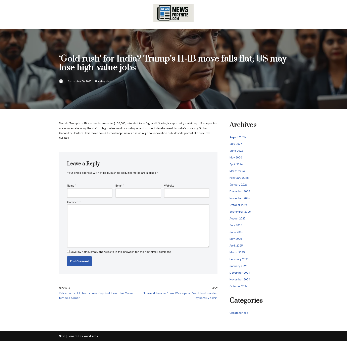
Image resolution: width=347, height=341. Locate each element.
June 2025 (236, 232)
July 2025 (236, 225)
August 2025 (238, 218)
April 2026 (236, 164)
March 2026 (237, 171)
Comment (74, 202)
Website (169, 185)
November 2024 (240, 279)
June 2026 (236, 150)
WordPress (91, 336)
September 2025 (240, 211)
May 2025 (236, 239)
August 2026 (238, 137)
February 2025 (239, 259)
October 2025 (239, 205)
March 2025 (237, 252)
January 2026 (238, 184)
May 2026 (236, 157)
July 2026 (236, 144)
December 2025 (240, 191)
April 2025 (236, 245)
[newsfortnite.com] (173, 13)
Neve (62, 336)
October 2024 (239, 286)
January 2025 (238, 266)
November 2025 (240, 198)
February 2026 (239, 178)
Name (71, 185)
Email (119, 185)
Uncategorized (103, 81)
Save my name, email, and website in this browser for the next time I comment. (120, 252)
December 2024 (240, 272)
